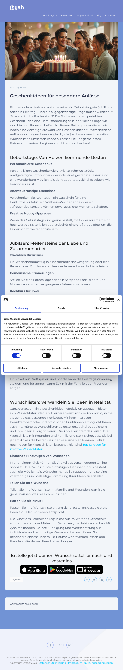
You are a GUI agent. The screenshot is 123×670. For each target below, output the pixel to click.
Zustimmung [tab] (21, 308)
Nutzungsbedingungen (98, 662)
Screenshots (67, 15)
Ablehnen (22, 368)
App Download (85, 15)
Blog (99, 15)
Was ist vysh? (50, 15)
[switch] (46, 355)
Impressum (75, 662)
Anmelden (110, 15)
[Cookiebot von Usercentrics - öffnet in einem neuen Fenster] (101, 299)
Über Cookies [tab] (101, 308)
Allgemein (16, 579)
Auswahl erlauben (61, 368)
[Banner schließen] (118, 300)
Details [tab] (61, 308)
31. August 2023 (20, 88)
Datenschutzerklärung (52, 662)
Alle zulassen (101, 368)
